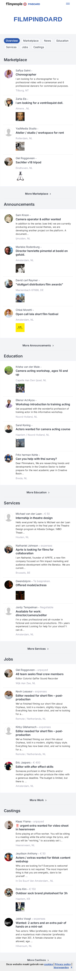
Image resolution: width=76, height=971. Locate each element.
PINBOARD (33, 4)
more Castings (37, 960)
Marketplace (31, 40)
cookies (48, 964)
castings (38, 47)
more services (37, 648)
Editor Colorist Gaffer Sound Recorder (37, 678)
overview (12, 40)
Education (62, 40)
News (47, 40)
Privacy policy (63, 964)
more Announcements (37, 345)
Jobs (25, 47)
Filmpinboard (38, 19)
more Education (37, 492)
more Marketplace (37, 193)
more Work (37, 800)
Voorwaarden (61, 967)
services (11, 47)
